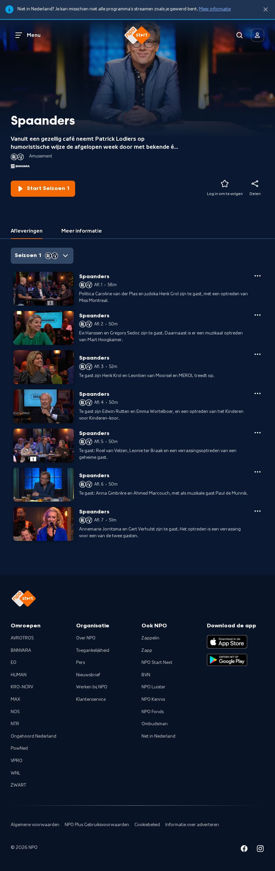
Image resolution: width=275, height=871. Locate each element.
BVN (146, 675)
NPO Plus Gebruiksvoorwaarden (97, 824)
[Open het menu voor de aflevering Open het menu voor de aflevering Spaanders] (258, 276)
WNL (15, 773)
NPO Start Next (157, 662)
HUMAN (18, 675)
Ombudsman (155, 724)
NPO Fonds (153, 711)
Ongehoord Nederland (33, 736)
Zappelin (150, 638)
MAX (15, 699)
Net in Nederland (158, 736)
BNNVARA (21, 650)
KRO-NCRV (22, 687)
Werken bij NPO (91, 687)
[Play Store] (227, 660)
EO (13, 662)
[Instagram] (260, 850)
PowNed (19, 748)
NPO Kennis (153, 699)
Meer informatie (215, 9)
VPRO (16, 760)
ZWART (18, 785)
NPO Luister (153, 687)
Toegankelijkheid (92, 650)
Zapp (147, 650)
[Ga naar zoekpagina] (239, 35)
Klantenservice (91, 699)
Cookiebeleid (147, 824)
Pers (80, 662)
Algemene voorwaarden (35, 824)
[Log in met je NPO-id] (257, 35)
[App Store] (227, 641)
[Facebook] (244, 850)
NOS (15, 711)
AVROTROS (22, 638)
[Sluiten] (266, 9)
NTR (15, 724)
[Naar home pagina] (137, 35)
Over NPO (86, 638)
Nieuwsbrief (88, 675)
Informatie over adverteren (192, 824)
